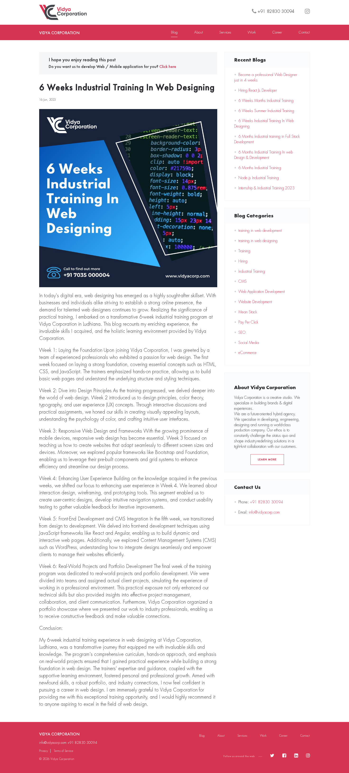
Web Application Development (261, 291)
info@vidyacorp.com (264, 512)
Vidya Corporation (59, 32)
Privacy (43, 751)
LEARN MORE (267, 459)
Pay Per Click (248, 322)
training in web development (260, 230)
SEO (241, 332)
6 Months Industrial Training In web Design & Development (263, 155)
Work (252, 32)
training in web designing (258, 240)
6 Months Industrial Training (259, 167)
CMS (242, 281)
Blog (174, 32)
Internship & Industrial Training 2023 (266, 188)
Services (225, 32)
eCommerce (247, 352)
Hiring (242, 261)
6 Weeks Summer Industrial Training (266, 110)
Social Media (248, 342)
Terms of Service (63, 751)
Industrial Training (251, 271)
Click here (167, 66)
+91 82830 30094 (266, 502)
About (198, 32)
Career (277, 32)
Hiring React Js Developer (257, 90)
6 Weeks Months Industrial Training (265, 100)
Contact (304, 32)
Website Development (255, 301)
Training (244, 250)
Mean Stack (247, 312)
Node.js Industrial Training (258, 177)
